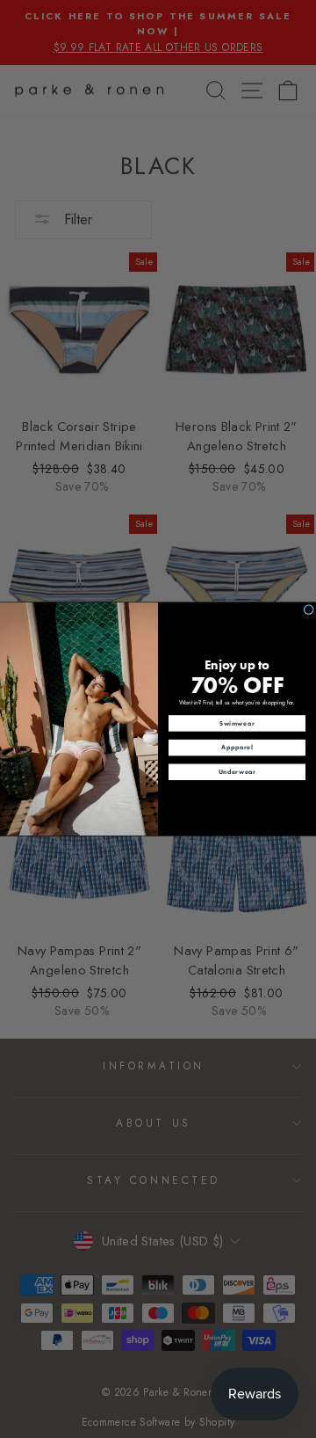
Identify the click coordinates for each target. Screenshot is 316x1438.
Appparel (237, 747)
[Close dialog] (308, 609)
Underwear (237, 772)
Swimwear (237, 723)
